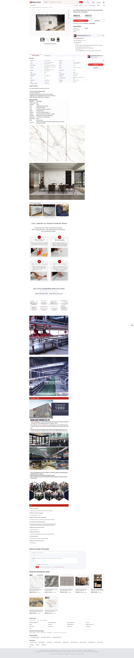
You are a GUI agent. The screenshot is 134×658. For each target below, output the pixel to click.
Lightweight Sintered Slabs (56, 637)
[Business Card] (103, 60)
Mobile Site (89, 650)
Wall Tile (30, 624)
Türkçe (87, 651)
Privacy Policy (83, 653)
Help (86, 5)
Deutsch (65, 651)
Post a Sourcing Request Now (58, 567)
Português (49, 651)
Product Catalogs (44, 620)
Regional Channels (79, 650)
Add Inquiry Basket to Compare (50, 43)
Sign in (104, 2)
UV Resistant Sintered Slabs (34, 637)
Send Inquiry (81, 20)
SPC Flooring (88, 626)
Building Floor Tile (66, 642)
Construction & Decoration (36, 7)
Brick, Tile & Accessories (44, 7)
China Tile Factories (33, 642)
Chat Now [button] (98, 20)
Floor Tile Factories (42, 642)
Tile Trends (37, 644)
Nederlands (69, 651)
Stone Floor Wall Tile (83, 642)
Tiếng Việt (90, 651)
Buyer (81, 5)
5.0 (91, 57)
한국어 (75, 651)
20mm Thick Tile (32, 626)
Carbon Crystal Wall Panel (33, 622)
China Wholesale (62, 650)
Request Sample (92, 23)
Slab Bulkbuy (43, 644)
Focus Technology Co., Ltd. (60, 653)
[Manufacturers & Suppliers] (35, 2)
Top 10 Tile (32, 644)
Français (53, 651)
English (43, 651)
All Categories (33, 5)
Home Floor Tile (99, 642)
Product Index (85, 650)
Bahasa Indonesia (96, 651)
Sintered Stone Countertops (45, 637)
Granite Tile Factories (57, 642)
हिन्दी (81, 651)
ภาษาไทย (84, 651)
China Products (46, 650)
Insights (93, 650)
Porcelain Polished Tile (70, 622)
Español (46, 651)
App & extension (92, 5)
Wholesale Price (68, 650)
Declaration (77, 653)
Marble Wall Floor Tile (91, 642)
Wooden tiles (50, 624)
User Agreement (73, 653)
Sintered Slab (50, 7)
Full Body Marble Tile (70, 624)
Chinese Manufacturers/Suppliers (54, 650)
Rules (104, 5)
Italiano (62, 651)
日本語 (78, 651)
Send (37, 567)
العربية (72, 651)
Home (30, 7)
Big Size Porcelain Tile (89, 624)
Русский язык (58, 651)
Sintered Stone (50, 626)
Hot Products (41, 650)
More (30, 646)
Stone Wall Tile (49, 642)
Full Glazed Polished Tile (52, 622)
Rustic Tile (87, 622)
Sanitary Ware (69, 626)
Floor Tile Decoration (74, 642)
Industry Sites (74, 650)
